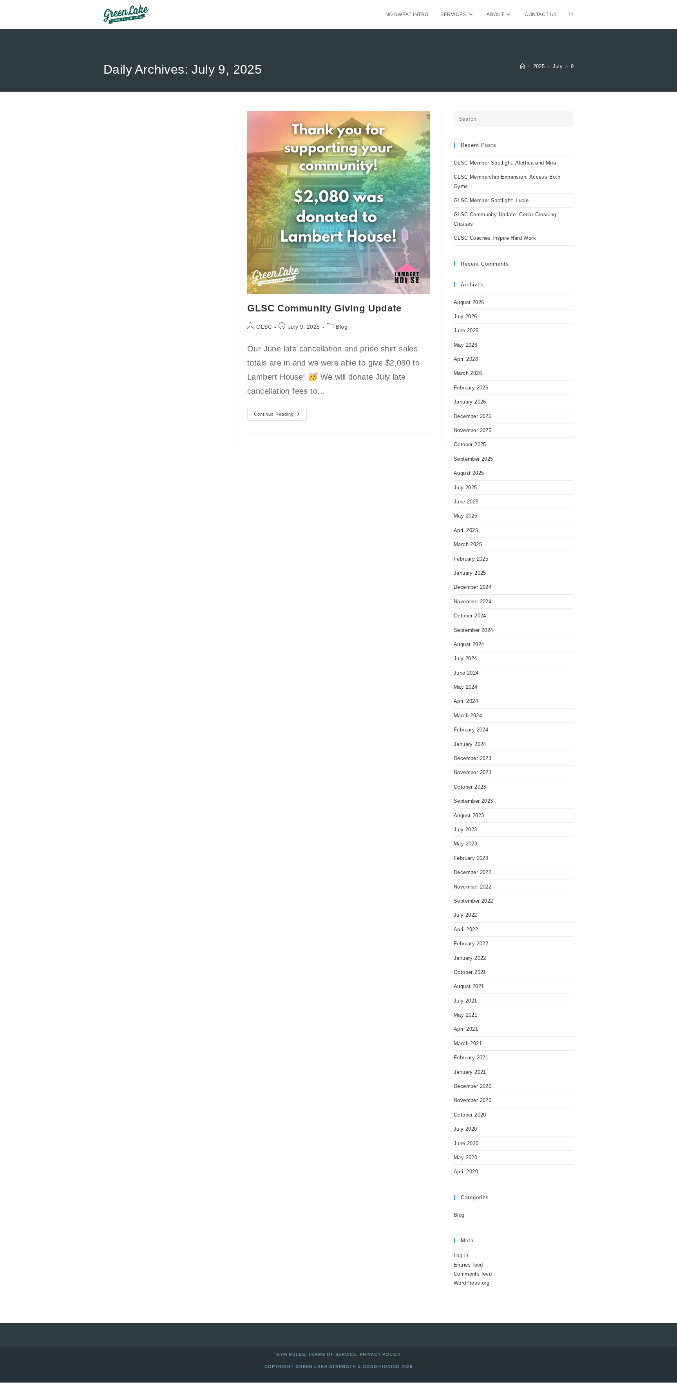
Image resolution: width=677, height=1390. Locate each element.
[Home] (522, 66)
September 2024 (473, 630)
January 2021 (470, 1072)
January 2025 (470, 573)
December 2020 (472, 1086)
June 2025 (466, 502)
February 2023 (471, 858)
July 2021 (465, 1001)
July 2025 (465, 487)
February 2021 (471, 1058)
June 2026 (466, 330)
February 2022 (471, 944)
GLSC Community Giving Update (324, 308)
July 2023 (465, 830)
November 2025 (472, 430)
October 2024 (470, 616)
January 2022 (470, 958)
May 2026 (465, 345)
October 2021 (470, 972)
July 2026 (465, 316)
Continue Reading (280, 416)
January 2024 (470, 744)
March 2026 (468, 373)
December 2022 (472, 872)
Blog (342, 327)
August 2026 (469, 302)
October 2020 (470, 1115)
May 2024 (465, 687)
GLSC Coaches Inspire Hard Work (495, 238)
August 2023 (469, 815)
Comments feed (473, 1274)
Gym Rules (290, 1354)
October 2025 (470, 444)
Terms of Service (332, 1354)
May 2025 (465, 516)
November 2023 (472, 772)
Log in (461, 1255)
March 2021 (468, 1043)
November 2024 (472, 602)
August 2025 (469, 473)
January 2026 (470, 402)
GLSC (264, 327)
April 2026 (466, 359)
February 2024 (471, 730)
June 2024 (466, 673)
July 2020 (465, 1129)
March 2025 (468, 544)
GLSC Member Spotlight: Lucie (491, 200)
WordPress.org (471, 1283)
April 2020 (466, 1172)
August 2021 (469, 986)
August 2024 (469, 644)
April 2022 (466, 929)
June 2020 (466, 1143)
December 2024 (472, 587)
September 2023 (473, 801)
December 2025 (472, 416)
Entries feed (468, 1265)
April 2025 (466, 530)
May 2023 (465, 844)
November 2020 (472, 1100)
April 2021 (466, 1029)
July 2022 (465, 915)
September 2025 (473, 459)
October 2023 (470, 787)
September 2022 (473, 901)
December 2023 (472, 758)
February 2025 (471, 559)
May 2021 (465, 1015)
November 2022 (472, 887)
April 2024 (466, 701)
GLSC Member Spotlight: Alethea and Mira (505, 163)
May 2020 (465, 1157)
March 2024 (468, 716)
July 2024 (465, 658)
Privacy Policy (380, 1354)
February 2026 (471, 388)
